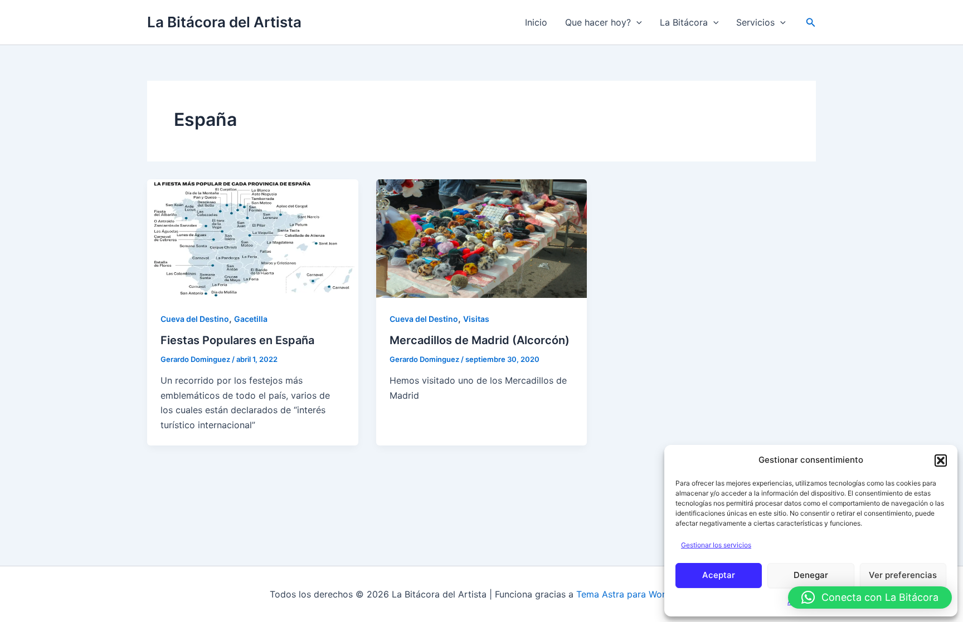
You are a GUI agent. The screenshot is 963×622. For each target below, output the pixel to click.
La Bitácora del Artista (224, 22)
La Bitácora (684, 22)
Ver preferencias (903, 575)
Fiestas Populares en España (237, 340)
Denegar (811, 575)
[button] (940, 460)
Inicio (536, 22)
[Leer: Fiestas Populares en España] (252, 237)
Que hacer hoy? (598, 22)
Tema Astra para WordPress (635, 594)
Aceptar (718, 575)
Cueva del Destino (194, 319)
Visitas (476, 319)
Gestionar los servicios (716, 545)
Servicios (755, 22)
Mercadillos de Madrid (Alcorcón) (480, 340)
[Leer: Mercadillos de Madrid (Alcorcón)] (481, 237)
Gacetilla (251, 319)
